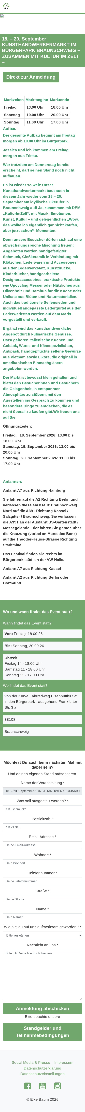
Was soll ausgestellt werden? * (42, 801)
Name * (42, 909)
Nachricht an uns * (42, 945)
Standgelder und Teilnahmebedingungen (42, 1031)
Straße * (42, 891)
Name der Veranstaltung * (42, 783)
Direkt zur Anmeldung (31, 77)
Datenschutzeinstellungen (42, 1074)
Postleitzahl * (43, 819)
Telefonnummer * (42, 873)
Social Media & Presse (31, 1062)
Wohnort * (42, 855)
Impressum (63, 1062)
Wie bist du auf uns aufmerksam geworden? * (42, 927)
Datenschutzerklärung (42, 1068)
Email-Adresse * (42, 837)
